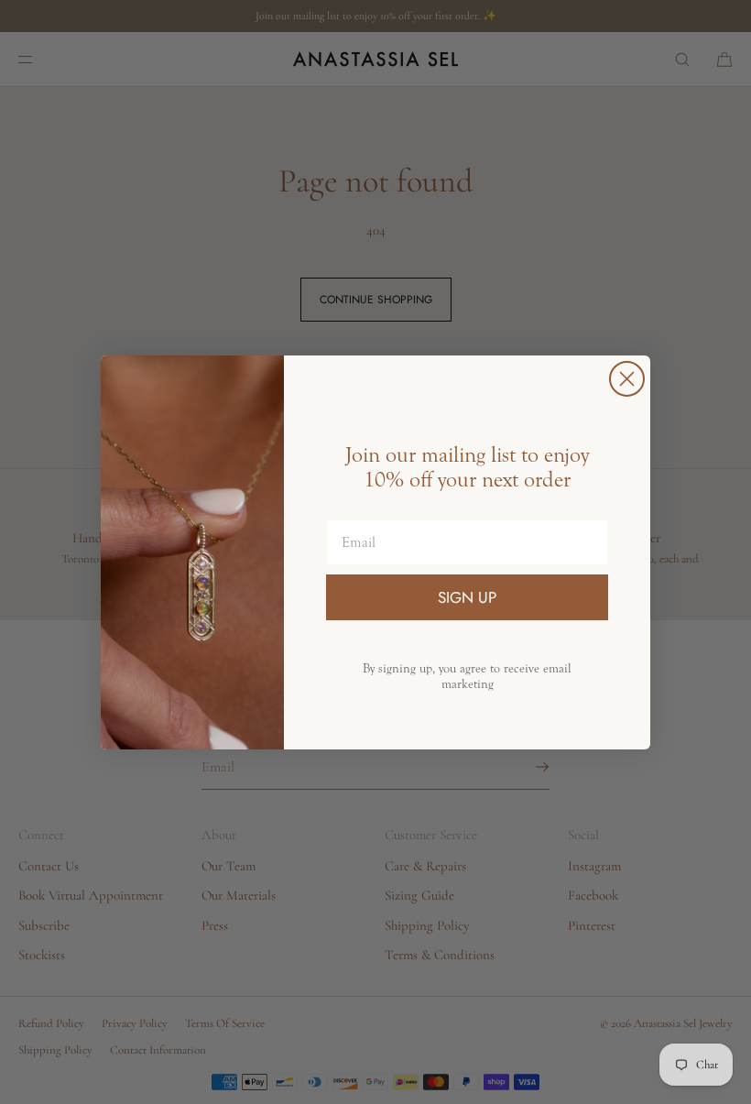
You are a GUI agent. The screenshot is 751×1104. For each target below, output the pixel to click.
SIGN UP (467, 597)
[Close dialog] (627, 379)
